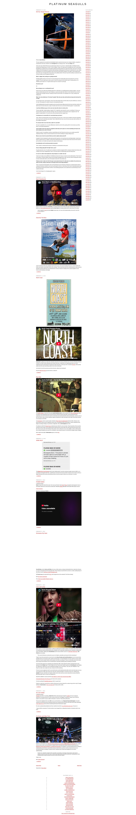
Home (59, 765)
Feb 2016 (87, 41)
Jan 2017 (87, 23)
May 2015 (88, 57)
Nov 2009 (87, 171)
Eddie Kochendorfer (69, 784)
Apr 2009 (87, 184)
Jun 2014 (87, 76)
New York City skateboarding (62, 420)
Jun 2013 (87, 97)
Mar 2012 (87, 123)
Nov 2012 (87, 109)
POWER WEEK (40, 482)
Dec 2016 (87, 25)
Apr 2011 (87, 142)
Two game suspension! (42, 576)
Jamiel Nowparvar (69, 790)
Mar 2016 (87, 39)
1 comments (38, 434)
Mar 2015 (87, 60)
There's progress (39, 488)
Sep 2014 (87, 70)
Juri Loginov (69, 792)
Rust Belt (38, 377)
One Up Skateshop (74, 413)
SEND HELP (39, 440)
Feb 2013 (87, 104)
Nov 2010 (87, 151)
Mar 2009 (87, 185)
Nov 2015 (87, 46)
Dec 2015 (87, 44)
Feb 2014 (87, 83)
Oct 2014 (87, 69)
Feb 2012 (87, 124)
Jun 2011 (87, 138)
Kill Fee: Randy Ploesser (42, 11)
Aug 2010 (87, 156)
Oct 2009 (87, 173)
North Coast (39, 277)
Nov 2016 (87, 27)
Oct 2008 (87, 194)
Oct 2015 (87, 48)
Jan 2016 (87, 43)
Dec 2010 (87, 149)
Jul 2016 (87, 32)
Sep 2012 (87, 112)
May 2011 (87, 140)
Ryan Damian (69, 802)
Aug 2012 (87, 114)
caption (68, 695)
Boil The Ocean (43, 370)
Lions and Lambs (40, 587)
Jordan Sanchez (41, 759)
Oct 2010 (87, 152)
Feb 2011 (87, 145)
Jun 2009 (87, 180)
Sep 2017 (87, 16)
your (45, 210)
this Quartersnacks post (45, 208)
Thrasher (38, 695)
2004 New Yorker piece (72, 651)
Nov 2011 (87, 130)
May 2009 (88, 182)
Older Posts (79, 765)
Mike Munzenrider (69, 796)
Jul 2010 (87, 158)
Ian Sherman (69, 788)
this (58, 432)
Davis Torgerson (69, 783)
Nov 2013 (87, 88)
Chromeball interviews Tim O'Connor (43, 678)
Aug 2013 (87, 93)
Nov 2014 (87, 67)
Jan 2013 (87, 105)
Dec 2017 (87, 15)
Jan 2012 (87, 126)
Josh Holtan (69, 791)
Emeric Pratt (69, 787)
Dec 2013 (87, 86)
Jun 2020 (87, 11)
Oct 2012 (87, 111)
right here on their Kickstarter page (50, 572)
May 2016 (88, 36)
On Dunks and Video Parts (43, 716)
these (66, 485)
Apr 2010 (87, 163)
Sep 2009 (87, 175)
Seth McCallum (69, 806)
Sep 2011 (87, 133)
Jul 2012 (87, 116)
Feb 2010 (87, 166)
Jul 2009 (87, 178)
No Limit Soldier (40, 692)
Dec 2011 (87, 128)
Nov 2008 (87, 192)
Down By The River (41, 217)
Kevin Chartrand (69, 794)
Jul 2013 (87, 95)
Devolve (73, 364)
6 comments (38, 711)
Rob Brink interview (48, 681)
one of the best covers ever (67, 706)
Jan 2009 (87, 189)
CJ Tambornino (69, 778)
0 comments (38, 213)
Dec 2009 (87, 170)
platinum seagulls (68, 4)
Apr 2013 (87, 100)
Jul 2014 (87, 74)
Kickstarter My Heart (41, 533)
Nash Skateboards (41, 179)
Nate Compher (69, 798)
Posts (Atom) (43, 768)
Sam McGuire (69, 805)
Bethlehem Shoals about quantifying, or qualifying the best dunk (48, 746)
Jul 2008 (87, 199)
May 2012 (88, 119)
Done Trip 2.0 (48, 426)
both (63, 485)
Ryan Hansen (69, 803)
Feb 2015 (87, 62)
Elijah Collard (69, 785)
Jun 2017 (87, 18)
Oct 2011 (87, 131)
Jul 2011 (87, 137)
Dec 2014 (87, 65)
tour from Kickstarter (43, 471)
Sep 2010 (87, 154)
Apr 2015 (87, 58)
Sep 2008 (87, 196)
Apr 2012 (87, 121)
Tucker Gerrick (69, 809)
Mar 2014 (87, 81)
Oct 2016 (87, 29)
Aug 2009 (87, 177)
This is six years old (50, 684)
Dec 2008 (87, 191)
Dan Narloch (69, 781)
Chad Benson (69, 780)
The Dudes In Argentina (68, 813)
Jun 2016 (87, 34)
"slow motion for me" (40, 703)
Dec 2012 (87, 107)
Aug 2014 (87, 72)
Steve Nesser (69, 808)
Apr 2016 (87, 37)
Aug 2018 (87, 13)
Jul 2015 (87, 53)
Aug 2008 (87, 198)
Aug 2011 (87, 135)
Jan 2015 (87, 64)
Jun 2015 (87, 55)
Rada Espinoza (69, 799)
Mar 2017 (87, 20)
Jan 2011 (87, 147)
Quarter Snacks (41, 413)
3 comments (38, 686)
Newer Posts (38, 765)
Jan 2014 (87, 84)
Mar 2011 (87, 144)
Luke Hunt (69, 795)
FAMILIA (61, 486)
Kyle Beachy (40, 420)
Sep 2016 (87, 30)
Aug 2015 (87, 51)
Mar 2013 (87, 102)
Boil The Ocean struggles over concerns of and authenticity (62, 743)
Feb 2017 (87, 22)
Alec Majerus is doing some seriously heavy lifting (61, 676)
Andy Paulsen (69, 777)
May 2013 (88, 98)
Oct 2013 (87, 90)
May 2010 (88, 161)
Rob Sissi (69, 801)
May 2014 (88, 77)
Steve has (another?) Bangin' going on (45, 578)
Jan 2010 (87, 168)
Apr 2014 (87, 79)
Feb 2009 (87, 187)
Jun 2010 (87, 159)
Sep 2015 (87, 50)
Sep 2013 (87, 91)
